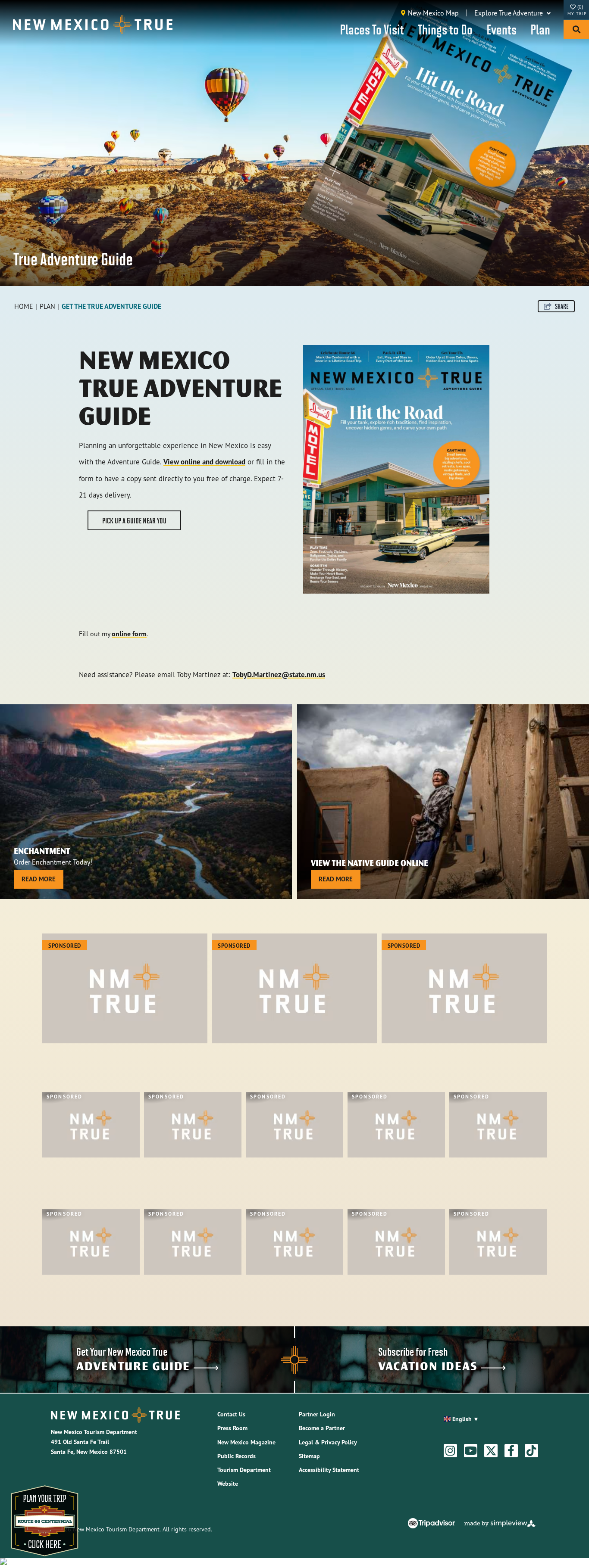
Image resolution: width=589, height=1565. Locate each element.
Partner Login (317, 1414)
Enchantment (42, 851)
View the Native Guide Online (369, 863)
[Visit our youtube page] (470, 1450)
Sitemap (309, 1456)
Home (23, 306)
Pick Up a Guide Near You (134, 520)
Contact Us (231, 1414)
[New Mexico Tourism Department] (92, 24)
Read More (39, 879)
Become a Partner (322, 1428)
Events (501, 29)
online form (129, 633)
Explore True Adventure (509, 12)
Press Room (232, 1428)
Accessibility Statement (329, 1470)
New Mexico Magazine (246, 1442)
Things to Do (445, 29)
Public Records (236, 1456)
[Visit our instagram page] (450, 1450)
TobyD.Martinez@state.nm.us (278, 674)
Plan (540, 29)
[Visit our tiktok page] (531, 1450)
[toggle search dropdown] (576, 29)
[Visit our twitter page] (491, 1450)
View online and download (204, 462)
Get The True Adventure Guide (111, 306)
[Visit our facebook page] (511, 1450)
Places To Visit (372, 29)
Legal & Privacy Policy (328, 1442)
